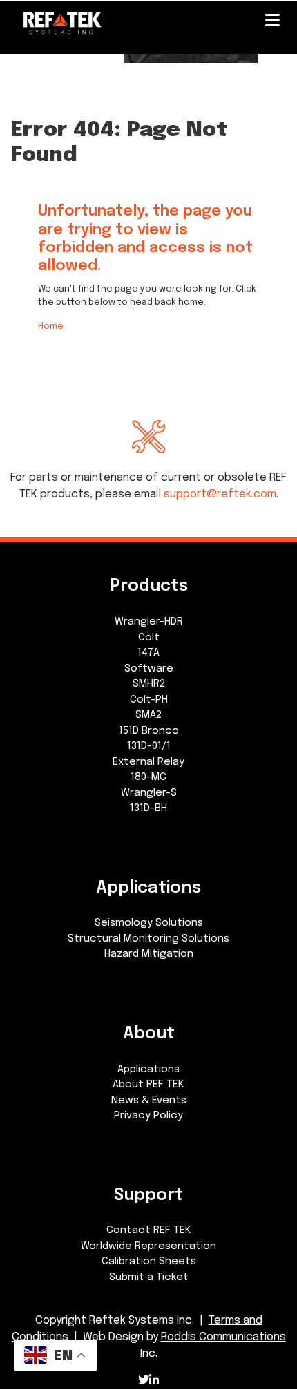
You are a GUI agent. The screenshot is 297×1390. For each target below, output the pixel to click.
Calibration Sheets (149, 1261)
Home (51, 326)
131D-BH (148, 808)
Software (148, 668)
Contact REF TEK (148, 1230)
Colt (149, 637)
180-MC (148, 777)
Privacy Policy (148, 1115)
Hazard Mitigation (148, 954)
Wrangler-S (149, 793)
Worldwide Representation (148, 1246)
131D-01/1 (149, 746)
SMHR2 (149, 683)
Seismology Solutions (149, 923)
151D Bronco (149, 730)
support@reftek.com (220, 494)
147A (148, 652)
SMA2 (148, 715)
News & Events (148, 1100)
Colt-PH (149, 699)
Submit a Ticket (149, 1277)
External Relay (148, 762)
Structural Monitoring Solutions (148, 938)
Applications (148, 1069)
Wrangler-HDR (149, 621)
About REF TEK (148, 1084)
